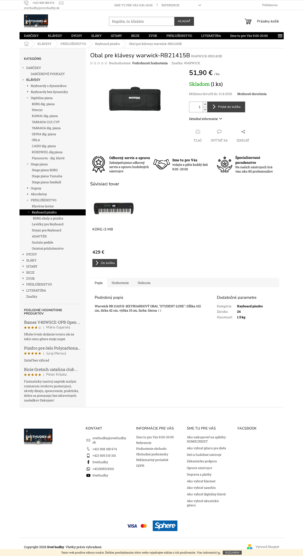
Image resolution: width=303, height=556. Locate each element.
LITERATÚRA (36, 290)
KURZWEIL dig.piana (47, 152)
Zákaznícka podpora (202, 461)
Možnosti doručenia (252, 94)
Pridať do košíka (229, 107)
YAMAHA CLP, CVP (46, 122)
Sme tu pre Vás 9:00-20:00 (133, 5)
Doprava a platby (199, 474)
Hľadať (184, 21)
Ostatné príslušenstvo (48, 248)
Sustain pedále (42, 242)
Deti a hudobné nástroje (204, 454)
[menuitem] (31, 35)
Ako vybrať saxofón (201, 487)
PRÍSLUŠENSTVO (43, 200)
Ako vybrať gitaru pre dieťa (206, 448)
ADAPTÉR (39, 236)
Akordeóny (39, 194)
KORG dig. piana (43, 104)
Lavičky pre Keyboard (47, 224)
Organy (36, 188)
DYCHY (31, 254)
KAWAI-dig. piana (45, 116)
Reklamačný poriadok (152, 460)
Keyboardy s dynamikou (49, 86)
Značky (31, 296)
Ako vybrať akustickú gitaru (203, 503)
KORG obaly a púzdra (48, 218)
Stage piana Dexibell (46, 182)
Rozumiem (232, 552)
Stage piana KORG (45, 170)
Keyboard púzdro (44, 212)
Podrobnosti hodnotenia (150, 63)
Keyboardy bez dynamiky (49, 92)
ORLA (36, 140)
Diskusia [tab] (144, 283)
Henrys (37, 110)
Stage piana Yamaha (47, 176)
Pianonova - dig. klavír (48, 158)
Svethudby (100, 462)
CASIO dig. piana (44, 146)
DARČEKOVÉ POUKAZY (48, 74)
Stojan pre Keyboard (46, 230)
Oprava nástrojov (199, 468)
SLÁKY (31, 260)
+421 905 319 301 (104, 455)
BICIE (30, 272)
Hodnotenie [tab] (120, 283)
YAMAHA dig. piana (46, 128)
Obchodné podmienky (152, 454)
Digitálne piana (42, 98)
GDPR (140, 465)
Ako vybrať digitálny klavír (206, 494)
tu (219, 552)
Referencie (170, 5)
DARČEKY (33, 68)
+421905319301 (103, 469)
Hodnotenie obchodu (151, 448)
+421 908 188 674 (104, 449)
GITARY (31, 266)
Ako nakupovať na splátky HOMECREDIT (206, 439)
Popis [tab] (99, 283)
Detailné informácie (203, 119)
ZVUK (30, 278)
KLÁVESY (33, 80)
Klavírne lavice (43, 206)
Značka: (186, 63)
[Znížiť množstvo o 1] (205, 109)
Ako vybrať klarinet (201, 481)
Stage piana (39, 164)
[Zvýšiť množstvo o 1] (205, 104)
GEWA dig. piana (44, 134)
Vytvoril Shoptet (267, 547)
